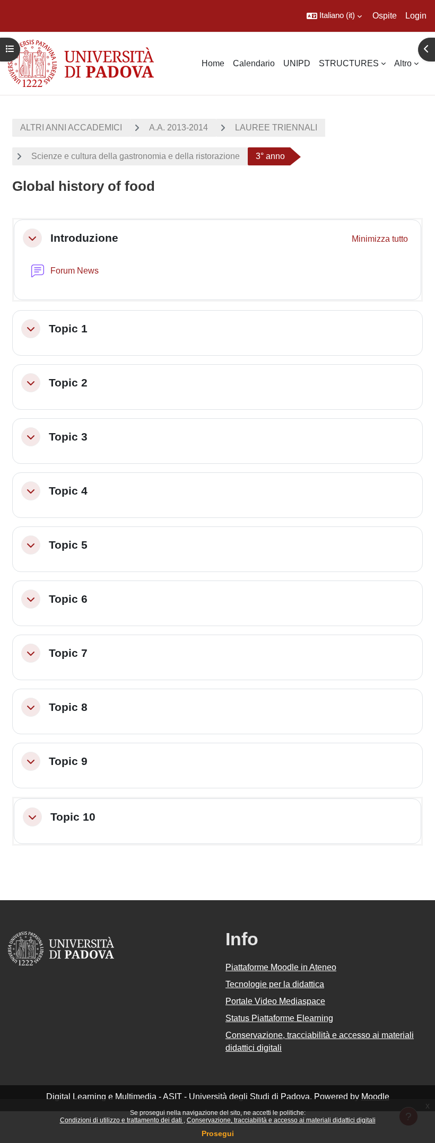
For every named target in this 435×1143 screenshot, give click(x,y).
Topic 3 (68, 436)
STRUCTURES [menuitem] (349, 63)
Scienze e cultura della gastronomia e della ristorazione (135, 156)
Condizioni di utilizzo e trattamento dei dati (122, 1120)
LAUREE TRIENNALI (276, 127)
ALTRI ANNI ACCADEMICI (71, 127)
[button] (334, 16)
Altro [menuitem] (403, 63)
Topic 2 (68, 382)
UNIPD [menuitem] (296, 63)
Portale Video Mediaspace (275, 1001)
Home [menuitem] (213, 63)
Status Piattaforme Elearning (279, 1018)
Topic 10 (72, 817)
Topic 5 (68, 545)
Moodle (375, 1096)
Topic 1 (68, 328)
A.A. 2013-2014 (178, 127)
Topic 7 (68, 653)
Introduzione (84, 238)
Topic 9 (68, 761)
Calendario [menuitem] (254, 63)
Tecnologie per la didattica (274, 984)
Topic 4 (68, 491)
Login (416, 15)
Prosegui (218, 1133)
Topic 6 (68, 599)
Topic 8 (68, 707)
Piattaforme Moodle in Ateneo (280, 967)
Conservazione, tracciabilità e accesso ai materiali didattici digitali (281, 1120)
